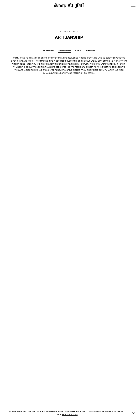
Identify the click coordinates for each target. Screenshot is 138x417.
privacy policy (70, 414)
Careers (90, 50)
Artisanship (64, 50)
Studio (78, 50)
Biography (48, 50)
